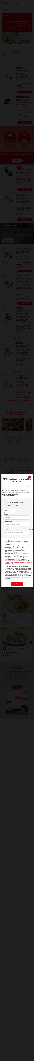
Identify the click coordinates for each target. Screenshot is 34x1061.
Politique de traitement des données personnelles (18, 562)
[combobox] (10, 511)
